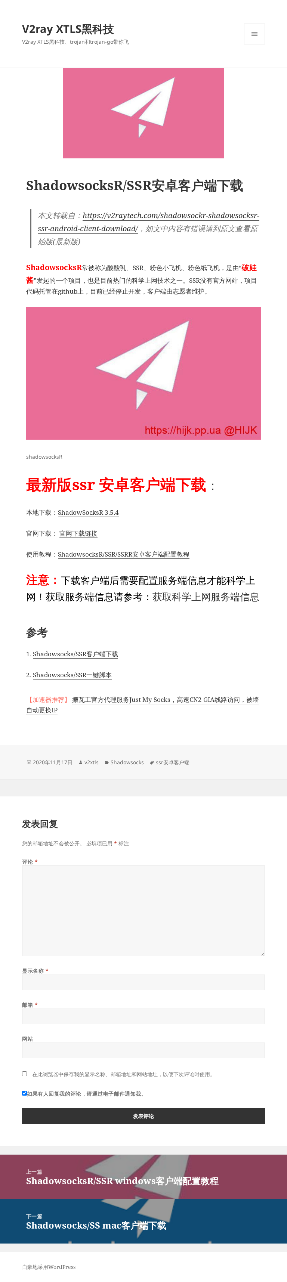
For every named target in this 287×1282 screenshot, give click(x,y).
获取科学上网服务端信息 (205, 596)
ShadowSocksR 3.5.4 (88, 512)
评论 (30, 861)
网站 (27, 1038)
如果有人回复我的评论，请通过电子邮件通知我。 (86, 1093)
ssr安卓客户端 (172, 762)
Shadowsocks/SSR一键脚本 (72, 675)
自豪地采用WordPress (48, 1266)
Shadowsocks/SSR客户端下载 (75, 654)
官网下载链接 (78, 533)
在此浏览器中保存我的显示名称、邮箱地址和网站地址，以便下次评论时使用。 (123, 1074)
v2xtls (91, 762)
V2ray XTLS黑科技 (68, 28)
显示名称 (35, 970)
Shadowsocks (127, 762)
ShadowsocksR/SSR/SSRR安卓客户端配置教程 (123, 554)
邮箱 (30, 1004)
